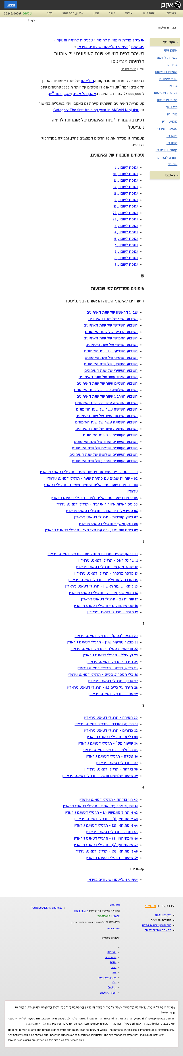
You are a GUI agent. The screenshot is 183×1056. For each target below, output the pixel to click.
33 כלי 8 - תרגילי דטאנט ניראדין (112, 737)
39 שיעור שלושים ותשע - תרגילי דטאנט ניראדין (100, 775)
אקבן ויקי (170, 50)
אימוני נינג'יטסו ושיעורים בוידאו (102, 46)
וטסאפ (28, 13)
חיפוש (11, 5)
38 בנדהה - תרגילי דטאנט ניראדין (111, 769)
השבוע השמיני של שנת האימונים (111, 357)
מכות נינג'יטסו (167, 100)
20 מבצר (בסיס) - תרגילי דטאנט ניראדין (105, 635)
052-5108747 (12, 13)
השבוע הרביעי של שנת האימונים (111, 331)
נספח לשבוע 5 (126, 238)
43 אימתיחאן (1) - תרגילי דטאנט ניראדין (106, 819)
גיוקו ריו (171, 136)
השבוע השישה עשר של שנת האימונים (107, 409)
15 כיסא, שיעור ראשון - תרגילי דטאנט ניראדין (101, 586)
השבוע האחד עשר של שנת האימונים (108, 377)
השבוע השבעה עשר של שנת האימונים (107, 415)
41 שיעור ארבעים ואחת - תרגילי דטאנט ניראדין (100, 806)
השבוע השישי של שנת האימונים (112, 344)
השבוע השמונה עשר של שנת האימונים (106, 422)
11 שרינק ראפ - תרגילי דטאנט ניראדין (108, 560)
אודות (128, 13)
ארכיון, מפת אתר (72, 13)
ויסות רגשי (149, 13)
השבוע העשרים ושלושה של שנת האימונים (103, 454)
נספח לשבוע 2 (126, 199)
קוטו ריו (171, 143)
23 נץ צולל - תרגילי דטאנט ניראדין (110, 655)
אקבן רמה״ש (60, 93)
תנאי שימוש (113, 928)
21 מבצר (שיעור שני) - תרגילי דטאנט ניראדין (102, 642)
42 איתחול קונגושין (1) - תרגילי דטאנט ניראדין (101, 812)
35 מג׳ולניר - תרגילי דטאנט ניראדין (109, 750)
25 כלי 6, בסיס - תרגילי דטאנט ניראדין (107, 668)
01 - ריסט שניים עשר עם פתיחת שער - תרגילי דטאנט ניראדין (89, 472)
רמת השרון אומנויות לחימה (156, 925)
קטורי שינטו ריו (166, 150)
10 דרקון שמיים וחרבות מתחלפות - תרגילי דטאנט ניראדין (92, 554)
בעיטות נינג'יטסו (165, 92)
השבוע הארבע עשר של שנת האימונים (107, 396)
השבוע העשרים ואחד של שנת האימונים (106, 441)
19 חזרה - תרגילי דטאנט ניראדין (112, 612)
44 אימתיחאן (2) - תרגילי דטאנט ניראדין (106, 825)
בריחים (172, 64)
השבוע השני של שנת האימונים (113, 318)
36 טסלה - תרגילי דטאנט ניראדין (112, 756)
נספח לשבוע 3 (126, 225)
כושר (112, 13)
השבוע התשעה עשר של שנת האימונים (106, 428)
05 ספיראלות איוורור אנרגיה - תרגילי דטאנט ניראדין (96, 504)
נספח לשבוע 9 (126, 264)
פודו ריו (172, 114)
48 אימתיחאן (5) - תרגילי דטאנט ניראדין (105, 851)
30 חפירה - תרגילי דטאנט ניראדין (111, 717)
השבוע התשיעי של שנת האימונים (111, 364)
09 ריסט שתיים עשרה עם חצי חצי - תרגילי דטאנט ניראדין (91, 530)
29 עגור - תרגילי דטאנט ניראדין (113, 694)
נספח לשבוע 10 (125, 174)
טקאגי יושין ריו (166, 129)
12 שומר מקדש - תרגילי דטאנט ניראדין (107, 567)
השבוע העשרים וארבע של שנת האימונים (105, 461)
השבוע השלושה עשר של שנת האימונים (106, 390)
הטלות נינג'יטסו (166, 72)
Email (116, 916)
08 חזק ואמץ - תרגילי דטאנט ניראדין (108, 523)
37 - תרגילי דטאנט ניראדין (117, 762)
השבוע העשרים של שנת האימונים (110, 435)
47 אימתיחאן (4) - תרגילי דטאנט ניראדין (106, 844)
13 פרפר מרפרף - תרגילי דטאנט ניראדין (106, 573)
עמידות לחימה (167, 57)
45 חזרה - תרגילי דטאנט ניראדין (112, 832)
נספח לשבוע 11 (126, 180)
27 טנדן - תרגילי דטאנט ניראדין (113, 681)
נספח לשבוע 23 (125, 219)
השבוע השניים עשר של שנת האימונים (107, 383)
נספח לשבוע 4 (126, 232)
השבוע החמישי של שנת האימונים (111, 338)
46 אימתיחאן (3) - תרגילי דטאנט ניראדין (106, 838)
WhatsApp (104, 916)
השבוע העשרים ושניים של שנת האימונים (105, 448)
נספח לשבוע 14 (125, 187)
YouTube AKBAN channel (46, 908)
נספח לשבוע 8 (126, 258)
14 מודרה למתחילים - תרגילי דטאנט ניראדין (103, 579)
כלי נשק (171, 107)
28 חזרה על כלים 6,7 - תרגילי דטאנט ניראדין (102, 687)
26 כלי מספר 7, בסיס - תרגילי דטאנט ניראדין (102, 674)
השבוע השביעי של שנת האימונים (111, 351)
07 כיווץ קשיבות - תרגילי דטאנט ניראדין (106, 517)
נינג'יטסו (171, 13)
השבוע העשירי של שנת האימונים (111, 370)
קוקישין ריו (169, 121)
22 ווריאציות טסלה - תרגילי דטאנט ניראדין (103, 648)
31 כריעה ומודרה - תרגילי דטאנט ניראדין (105, 724)
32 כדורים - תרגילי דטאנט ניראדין (111, 730)
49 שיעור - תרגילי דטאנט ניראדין (112, 857)
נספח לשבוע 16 (126, 193)
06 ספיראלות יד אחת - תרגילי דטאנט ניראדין (102, 510)
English (32, 20)
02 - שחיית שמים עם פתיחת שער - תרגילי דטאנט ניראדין (92, 478)
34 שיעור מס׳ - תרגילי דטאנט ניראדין (108, 743)
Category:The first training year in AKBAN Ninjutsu (96, 110)
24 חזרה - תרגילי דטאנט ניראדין (112, 661)
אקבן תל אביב (84, 93)
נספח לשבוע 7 (126, 251)
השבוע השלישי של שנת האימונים (111, 325)
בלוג (49, 13)
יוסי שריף (128, 68)
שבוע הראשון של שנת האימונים (112, 312)
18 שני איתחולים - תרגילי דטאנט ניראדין (106, 605)
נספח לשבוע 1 (126, 167)
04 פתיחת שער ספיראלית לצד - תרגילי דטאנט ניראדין (94, 497)
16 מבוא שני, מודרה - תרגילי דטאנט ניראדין (103, 592)
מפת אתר (114, 904)
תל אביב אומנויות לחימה (158, 930)
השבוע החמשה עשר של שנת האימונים (106, 403)
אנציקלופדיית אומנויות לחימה (120, 40)
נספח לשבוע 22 (125, 212)
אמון (96, 13)
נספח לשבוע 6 (126, 245)
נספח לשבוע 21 (125, 206)
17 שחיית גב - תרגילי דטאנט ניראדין (109, 599)
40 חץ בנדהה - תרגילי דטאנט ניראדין (108, 799)
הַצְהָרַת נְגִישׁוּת (167, 27)
